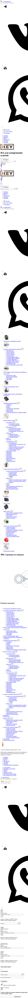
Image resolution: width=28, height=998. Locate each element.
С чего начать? (8, 131)
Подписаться (17, 996)
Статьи (5, 771)
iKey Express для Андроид (9, 773)
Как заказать (6, 139)
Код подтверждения (5, 947)
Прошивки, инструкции (9, 768)
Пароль (2, 923)
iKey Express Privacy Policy (9, 775)
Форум (5, 138)
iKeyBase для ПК (7, 772)
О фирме (5, 135)
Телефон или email (5, 914)
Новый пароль (4, 974)
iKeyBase (7, 133)
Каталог (6, 159)
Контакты (5, 137)
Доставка (5, 140)
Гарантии (5, 142)
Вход (4, 163)
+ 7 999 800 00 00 (6, 1)
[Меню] (1, 185)
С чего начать (6, 767)
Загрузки (7, 129)
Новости (5, 770)
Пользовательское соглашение (10, 765)
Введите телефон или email (7, 932)
